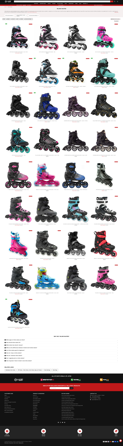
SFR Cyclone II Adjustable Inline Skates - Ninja (19, 86)
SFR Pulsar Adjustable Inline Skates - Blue (47, 86)
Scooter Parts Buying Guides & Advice (68, 400)
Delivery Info (7, 400)
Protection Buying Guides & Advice (67, 402)
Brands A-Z (35, 395)
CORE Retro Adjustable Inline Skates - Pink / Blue (18, 258)
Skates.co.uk (12, 441)
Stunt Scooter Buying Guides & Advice (68, 395)
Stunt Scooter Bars (36, 402)
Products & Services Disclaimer (10, 408)
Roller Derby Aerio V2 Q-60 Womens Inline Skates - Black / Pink (47, 155)
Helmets (34, 410)
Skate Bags (55, 370)
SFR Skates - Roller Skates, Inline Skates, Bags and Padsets (30, 370)
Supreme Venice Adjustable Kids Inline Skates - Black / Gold (104, 155)
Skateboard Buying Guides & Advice (68, 412)
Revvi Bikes (35, 417)
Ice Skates (35, 407)
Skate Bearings (47, 370)
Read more (116, 12)
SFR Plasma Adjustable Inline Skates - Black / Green (104, 86)
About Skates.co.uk (8, 407)
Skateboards (35, 408)
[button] (117, 1)
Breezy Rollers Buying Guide (66, 410)
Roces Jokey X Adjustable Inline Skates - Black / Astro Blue (75, 189)
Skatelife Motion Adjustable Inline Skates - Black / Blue (18, 327)
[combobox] (63, 1)
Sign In (6, 395)
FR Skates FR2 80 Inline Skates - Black (47, 258)
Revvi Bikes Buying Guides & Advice (68, 407)
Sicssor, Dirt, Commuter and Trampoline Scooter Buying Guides (72, 405)
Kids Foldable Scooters (37, 398)
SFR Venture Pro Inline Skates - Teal (19, 155)
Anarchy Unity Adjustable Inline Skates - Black (76, 258)
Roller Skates (35, 403)
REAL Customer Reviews (9, 410)
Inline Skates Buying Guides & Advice (68, 415)
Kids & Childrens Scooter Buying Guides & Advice (70, 403)
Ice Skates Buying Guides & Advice (67, 417)
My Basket (6, 398)
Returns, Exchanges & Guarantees (10, 402)
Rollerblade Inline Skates (10, 370)
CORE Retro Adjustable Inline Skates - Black (104, 189)
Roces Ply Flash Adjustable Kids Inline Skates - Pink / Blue (47, 189)
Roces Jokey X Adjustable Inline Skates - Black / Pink (19, 189)
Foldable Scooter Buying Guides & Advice (68, 398)
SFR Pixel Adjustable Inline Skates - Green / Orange (76, 86)
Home (5, 6)
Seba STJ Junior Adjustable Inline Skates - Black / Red (104, 258)
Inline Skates (35, 405)
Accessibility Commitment (9, 412)
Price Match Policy (8, 405)
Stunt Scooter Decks (36, 400)
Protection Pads (35, 412)
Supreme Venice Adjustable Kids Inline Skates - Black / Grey (75, 155)
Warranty (6, 403)
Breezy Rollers (35, 415)
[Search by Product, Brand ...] (111, 1)
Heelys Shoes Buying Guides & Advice (68, 408)
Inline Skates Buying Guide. (32, 12)
